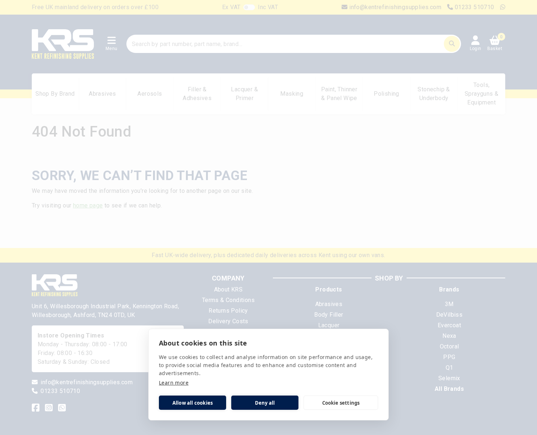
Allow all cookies (192, 403)
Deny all (265, 403)
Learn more (173, 382)
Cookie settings (341, 403)
